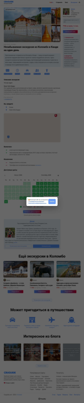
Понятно (52, 201)
